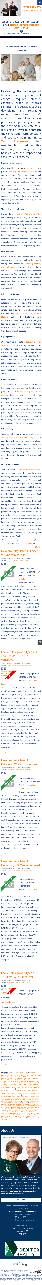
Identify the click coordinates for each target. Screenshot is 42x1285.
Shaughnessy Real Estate (7, 1105)
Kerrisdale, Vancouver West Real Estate (23, 1087)
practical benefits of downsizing (26, 214)
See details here (8, 1002)
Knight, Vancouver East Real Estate (17, 1090)
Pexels (24, 82)
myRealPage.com (21, 1264)
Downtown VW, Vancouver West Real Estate (12, 1080)
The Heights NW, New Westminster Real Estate (25, 1110)
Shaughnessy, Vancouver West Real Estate (26, 1105)
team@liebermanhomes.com (24, 24)
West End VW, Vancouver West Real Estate (19, 665)
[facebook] (21, 31)
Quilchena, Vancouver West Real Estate (11, 1101)
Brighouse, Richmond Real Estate (24, 1074)
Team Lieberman (14, 141)
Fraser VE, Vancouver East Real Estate (18, 560)
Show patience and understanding (17, 437)
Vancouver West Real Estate (32, 1113)
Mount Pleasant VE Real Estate (13, 1095)
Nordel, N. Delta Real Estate (32, 1096)
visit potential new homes (29, 469)
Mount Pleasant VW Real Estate (16, 1096)
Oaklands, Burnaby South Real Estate (11, 1098)
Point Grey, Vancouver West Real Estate (15, 1099)
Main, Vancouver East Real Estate (9, 1093)
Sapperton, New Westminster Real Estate (27, 1104)
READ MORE (21, 1200)
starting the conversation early (23, 171)
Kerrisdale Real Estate (7, 1087)
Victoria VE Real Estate (7, 1115)
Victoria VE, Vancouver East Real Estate (23, 1115)
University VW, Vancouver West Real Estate (19, 871)
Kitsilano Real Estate (21, 1089)
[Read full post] (9, 574)
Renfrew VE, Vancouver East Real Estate (18, 1102)
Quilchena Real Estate (32, 1099)
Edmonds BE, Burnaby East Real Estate (15, 1081)
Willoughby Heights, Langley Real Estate (15, 1118)
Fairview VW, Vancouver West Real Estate (19, 770)
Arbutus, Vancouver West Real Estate (17, 982)
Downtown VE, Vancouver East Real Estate (27, 1078)
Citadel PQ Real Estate (25, 1077)
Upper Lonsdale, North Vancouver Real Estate (13, 1113)
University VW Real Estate (8, 1111)
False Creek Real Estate (17, 1083)
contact (18, 1193)
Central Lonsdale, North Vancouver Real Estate (28, 1075)
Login (16, 27)
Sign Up (25, 27)
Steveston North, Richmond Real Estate (15, 1108)
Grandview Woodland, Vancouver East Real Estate (23, 1086)
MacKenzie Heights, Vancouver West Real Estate (25, 1092)
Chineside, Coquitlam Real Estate (10, 1077)
